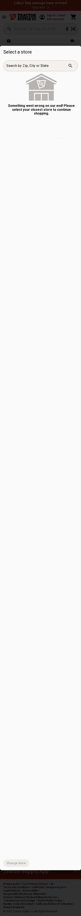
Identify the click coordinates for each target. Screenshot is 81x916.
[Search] (70, 66)
